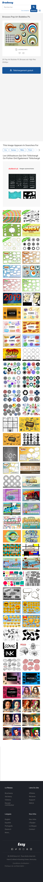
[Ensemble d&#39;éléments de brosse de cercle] (31, 244)
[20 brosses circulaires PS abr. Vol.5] (12, 368)
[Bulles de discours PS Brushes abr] (29, 454)
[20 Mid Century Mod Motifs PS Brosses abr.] (12, 564)
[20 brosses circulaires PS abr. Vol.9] (31, 395)
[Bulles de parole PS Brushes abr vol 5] (12, 257)
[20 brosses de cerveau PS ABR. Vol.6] (12, 664)
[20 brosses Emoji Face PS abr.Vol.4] (31, 607)
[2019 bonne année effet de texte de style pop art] (12, 354)
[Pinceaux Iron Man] (10, 454)
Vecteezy (8, 796)
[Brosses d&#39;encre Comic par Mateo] (10, 649)
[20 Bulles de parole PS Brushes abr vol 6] (12, 285)
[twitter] (16, 849)
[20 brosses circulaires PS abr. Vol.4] (31, 409)
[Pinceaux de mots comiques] (12, 593)
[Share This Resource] (24, 53)
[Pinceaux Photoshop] (31, 313)
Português (9, 826)
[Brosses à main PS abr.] (12, 635)
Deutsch (8, 829)
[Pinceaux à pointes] (10, 424)
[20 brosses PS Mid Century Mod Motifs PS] (31, 509)
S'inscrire (34, 10)
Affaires (32, 793)
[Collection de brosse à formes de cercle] (31, 439)
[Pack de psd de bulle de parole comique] (12, 230)
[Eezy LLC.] (21, 844)
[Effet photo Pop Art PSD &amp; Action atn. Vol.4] (31, 733)
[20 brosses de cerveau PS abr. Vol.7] (31, 664)
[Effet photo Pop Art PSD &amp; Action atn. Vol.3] (12, 733)
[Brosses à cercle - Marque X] (32, 578)
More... (7, 832)
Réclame (32, 796)
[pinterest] (20, 849)
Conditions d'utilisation (21, 863)
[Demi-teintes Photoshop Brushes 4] (12, 692)
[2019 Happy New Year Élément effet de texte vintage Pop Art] (12, 299)
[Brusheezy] (7, 2)
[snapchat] (27, 849)
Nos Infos (32, 819)
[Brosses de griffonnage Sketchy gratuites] (31, 593)
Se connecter (25, 10)
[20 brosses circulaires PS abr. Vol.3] (12, 409)
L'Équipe (32, 823)
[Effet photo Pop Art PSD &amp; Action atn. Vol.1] (12, 719)
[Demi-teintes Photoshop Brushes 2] (12, 678)
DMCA (31, 803)
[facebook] (12, 849)
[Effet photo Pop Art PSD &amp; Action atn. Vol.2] (31, 719)
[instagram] (23, 849)
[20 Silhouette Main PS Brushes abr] (31, 635)
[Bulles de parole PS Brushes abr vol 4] (31, 257)
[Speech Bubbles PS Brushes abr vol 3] (12, 271)
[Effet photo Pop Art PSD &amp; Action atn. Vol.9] (31, 692)
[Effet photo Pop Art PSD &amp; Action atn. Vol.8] (31, 706)
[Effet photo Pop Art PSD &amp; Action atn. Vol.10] (12, 706)
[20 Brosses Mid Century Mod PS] (12, 522)
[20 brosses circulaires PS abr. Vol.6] (31, 368)
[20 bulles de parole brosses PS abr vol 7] (31, 285)
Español (8, 823)
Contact (32, 829)
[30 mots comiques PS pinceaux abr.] (31, 495)
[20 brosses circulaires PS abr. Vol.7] (12, 382)
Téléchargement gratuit (23, 70)
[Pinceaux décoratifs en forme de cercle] (31, 354)
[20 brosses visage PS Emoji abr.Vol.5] (31, 621)
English (7, 819)
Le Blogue (32, 826)
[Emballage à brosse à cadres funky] (12, 244)
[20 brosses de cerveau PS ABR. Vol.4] (29, 649)
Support (32, 800)
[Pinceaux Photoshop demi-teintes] (12, 313)
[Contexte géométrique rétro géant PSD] (12, 216)
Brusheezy (9, 793)
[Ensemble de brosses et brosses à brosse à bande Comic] (31, 216)
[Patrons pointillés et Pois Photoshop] (30, 468)
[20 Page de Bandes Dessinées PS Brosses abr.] (12, 495)
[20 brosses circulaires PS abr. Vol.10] (12, 395)
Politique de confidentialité (14, 866)
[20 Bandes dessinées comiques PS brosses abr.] (31, 481)
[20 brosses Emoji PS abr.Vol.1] (12, 621)
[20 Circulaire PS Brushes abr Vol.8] (31, 382)
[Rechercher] (33, 7)
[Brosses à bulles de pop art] (31, 271)
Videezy (8, 800)
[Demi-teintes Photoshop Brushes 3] (31, 678)
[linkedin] (31, 849)
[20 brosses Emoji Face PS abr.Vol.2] (12, 607)
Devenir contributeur (9, 804)
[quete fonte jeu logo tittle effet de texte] (31, 230)
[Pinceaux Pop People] (31, 299)
